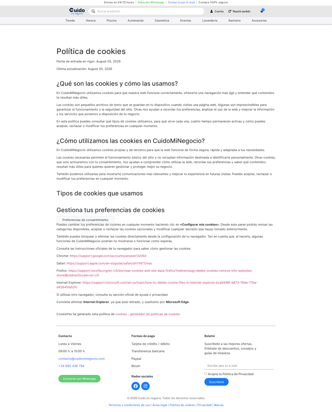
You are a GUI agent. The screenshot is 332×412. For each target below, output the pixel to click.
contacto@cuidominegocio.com (81, 358)
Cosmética (162, 20)
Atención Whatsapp (151, 2)
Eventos (185, 20)
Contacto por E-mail (181, 2)
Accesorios (259, 20)
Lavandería (209, 20)
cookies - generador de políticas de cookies (147, 314)
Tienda (70, 20)
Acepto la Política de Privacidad (231, 374)
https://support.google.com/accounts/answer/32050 (108, 256)
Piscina (111, 20)
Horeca (90, 20)
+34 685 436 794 (71, 366)
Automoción (136, 20)
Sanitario (234, 20)
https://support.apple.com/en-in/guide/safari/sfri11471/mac (109, 263)
